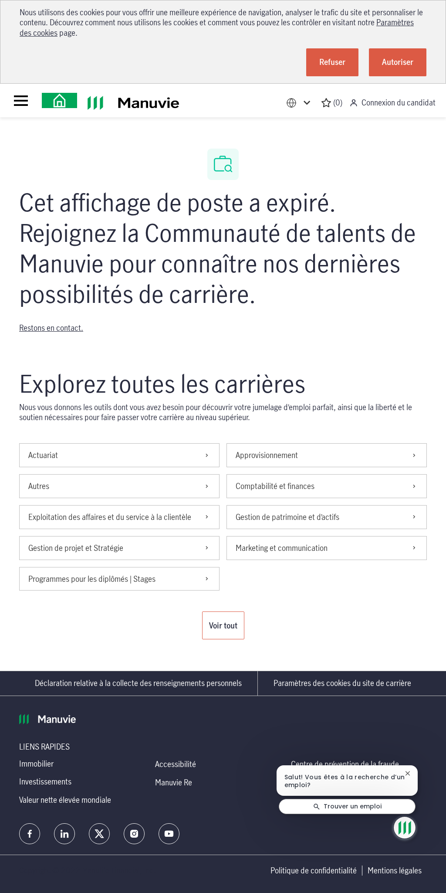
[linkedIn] (64, 833)
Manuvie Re (173, 782)
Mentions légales (395, 871)
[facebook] (29, 833)
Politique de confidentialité (313, 871)
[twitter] (99, 833)
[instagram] (134, 833)
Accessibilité (175, 764)
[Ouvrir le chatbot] (404, 827)
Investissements (45, 781)
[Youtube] (169, 833)
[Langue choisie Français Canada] (300, 103)
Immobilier (36, 763)
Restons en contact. (51, 328)
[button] (223, 625)
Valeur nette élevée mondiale (65, 800)
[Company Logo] (59, 100)
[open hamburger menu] (20, 100)
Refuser (332, 62)
